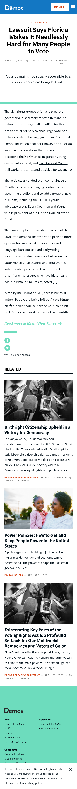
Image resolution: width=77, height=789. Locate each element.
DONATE (60, 7)
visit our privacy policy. (29, 783)
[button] (7, 340)
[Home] (14, 12)
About (7, 719)
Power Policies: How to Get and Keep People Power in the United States (36, 540)
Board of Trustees (14, 724)
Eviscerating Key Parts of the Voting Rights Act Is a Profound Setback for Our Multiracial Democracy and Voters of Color (35, 637)
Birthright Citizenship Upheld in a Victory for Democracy (37, 429)
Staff (7, 728)
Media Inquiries (13, 758)
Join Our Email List (48, 728)
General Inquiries (14, 754)
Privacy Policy (12, 737)
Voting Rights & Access (17, 355)
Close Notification (70, 776)
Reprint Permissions (15, 742)
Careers (8, 733)
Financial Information (50, 724)
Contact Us (10, 749)
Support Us (44, 719)
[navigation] (73, 6)
